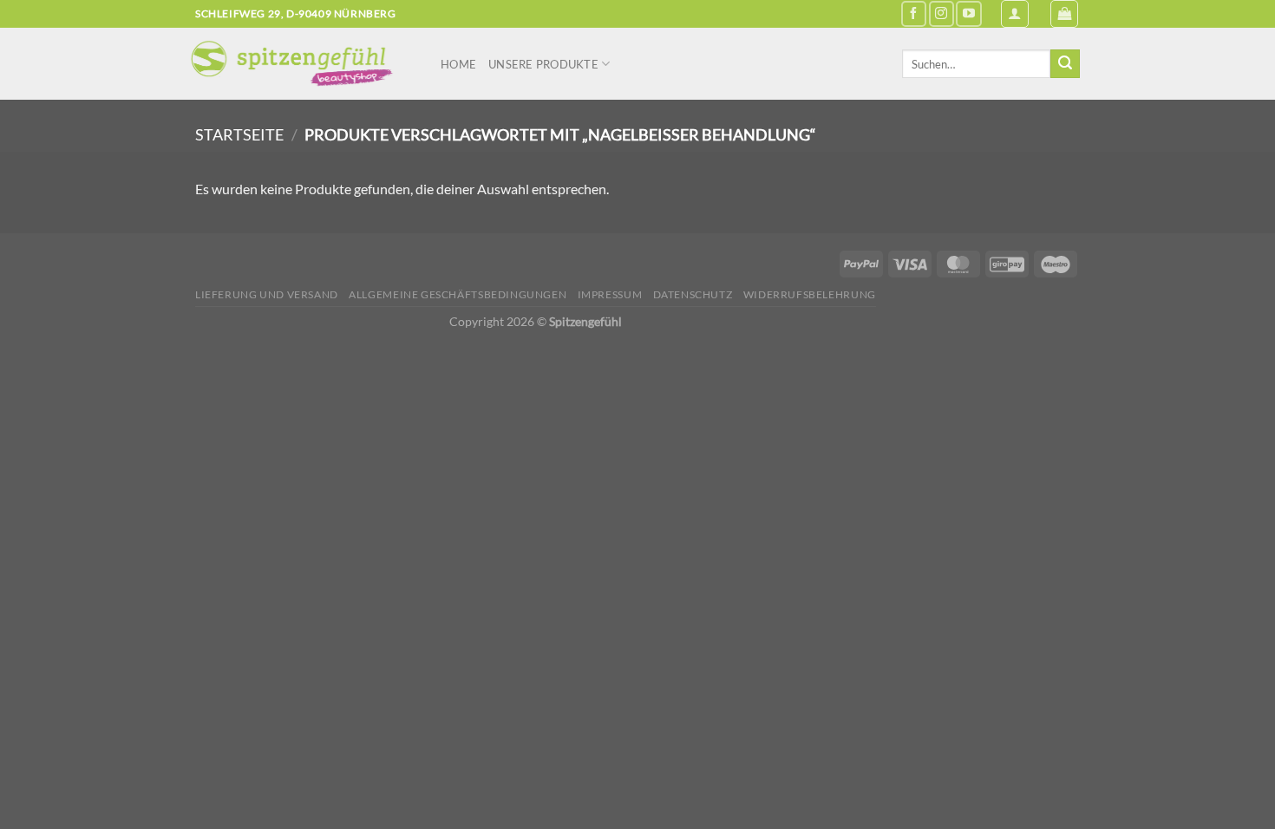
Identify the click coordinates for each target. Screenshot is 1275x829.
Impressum (610, 294)
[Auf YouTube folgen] (968, 13)
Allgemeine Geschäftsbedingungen (457, 294)
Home (458, 64)
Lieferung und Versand (266, 294)
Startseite (239, 134)
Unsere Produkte (543, 64)
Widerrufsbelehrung (809, 294)
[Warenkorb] (1064, 14)
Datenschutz (693, 294)
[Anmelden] (1015, 14)
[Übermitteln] (1065, 64)
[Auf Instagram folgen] (941, 13)
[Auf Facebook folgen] (913, 13)
